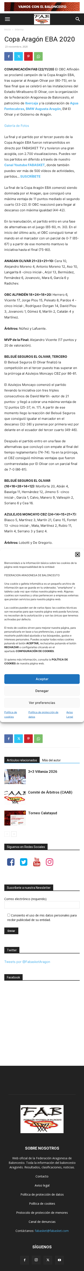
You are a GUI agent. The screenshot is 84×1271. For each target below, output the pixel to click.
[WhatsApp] (38, 56)
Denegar (42, 691)
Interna (19, 29)
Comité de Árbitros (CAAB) (50, 792)
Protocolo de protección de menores (42, 1213)
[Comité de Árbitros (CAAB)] (15, 797)
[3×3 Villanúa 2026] (15, 776)
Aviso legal (42, 1185)
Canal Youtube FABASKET (24, 165)
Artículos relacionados (22, 760)
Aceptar (42, 679)
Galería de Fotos (16, 126)
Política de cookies (10, 714)
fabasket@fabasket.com (52, 1231)
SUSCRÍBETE (30, 176)
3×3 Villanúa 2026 (42, 771)
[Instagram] (36, 1260)
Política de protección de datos (43, 714)
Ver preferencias (42, 703)
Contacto (42, 1176)
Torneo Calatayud (42, 813)
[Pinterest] (28, 56)
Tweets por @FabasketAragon (27, 962)
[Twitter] (18, 56)
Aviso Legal (69, 714)
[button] (77, 554)
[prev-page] (7, 834)
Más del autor (51, 760)
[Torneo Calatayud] (15, 818)
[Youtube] (59, 1260)
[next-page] (14, 834)
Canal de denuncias (42, 1222)
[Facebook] (8, 56)
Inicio (7, 29)
